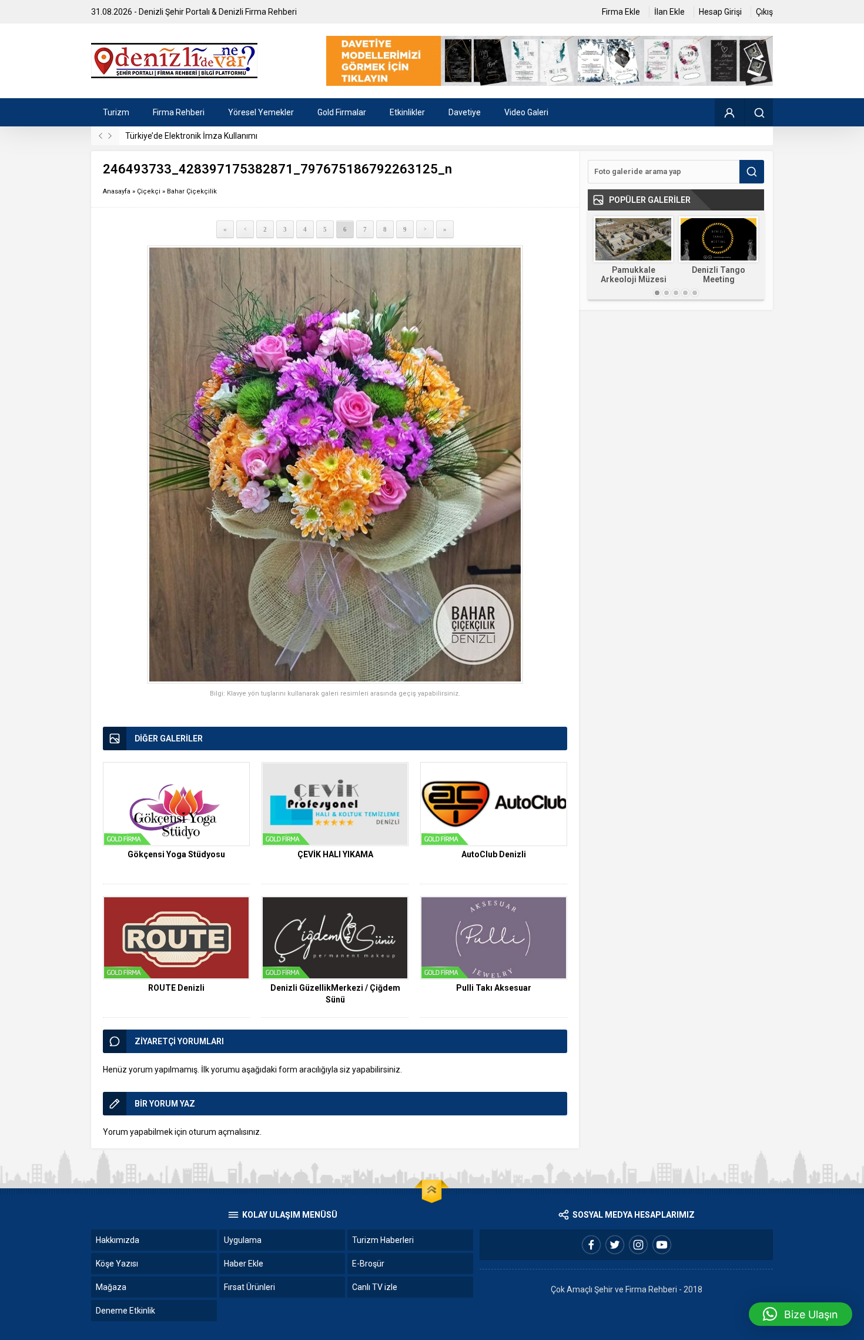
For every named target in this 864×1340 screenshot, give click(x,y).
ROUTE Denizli (176, 988)
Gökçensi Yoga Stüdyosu (176, 854)
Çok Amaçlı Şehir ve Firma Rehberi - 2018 (626, 1289)
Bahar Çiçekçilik (192, 191)
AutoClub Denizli (493, 854)
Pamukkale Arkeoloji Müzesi (634, 274)
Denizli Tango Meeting (718, 274)
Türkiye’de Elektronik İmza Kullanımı (191, 136)
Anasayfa (116, 191)
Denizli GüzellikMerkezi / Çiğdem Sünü (335, 993)
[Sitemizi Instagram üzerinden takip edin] (638, 1245)
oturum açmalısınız (224, 1132)
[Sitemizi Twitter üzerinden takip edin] (615, 1245)
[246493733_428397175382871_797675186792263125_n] (335, 464)
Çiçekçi (148, 191)
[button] (800, 1314)
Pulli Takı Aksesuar (493, 988)
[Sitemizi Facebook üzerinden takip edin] (591, 1245)
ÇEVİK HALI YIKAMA (335, 854)
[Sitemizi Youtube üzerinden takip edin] (662, 1245)
